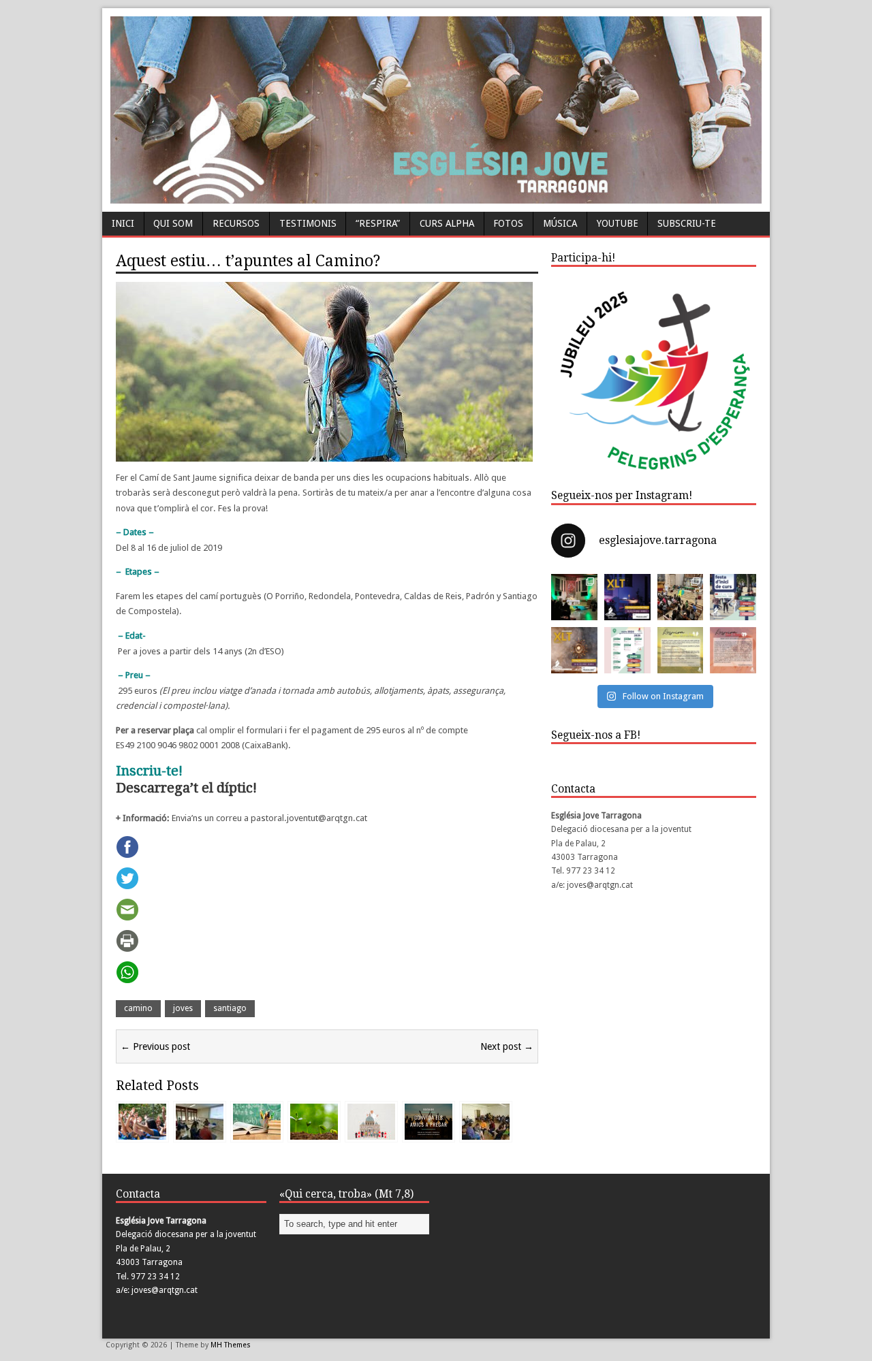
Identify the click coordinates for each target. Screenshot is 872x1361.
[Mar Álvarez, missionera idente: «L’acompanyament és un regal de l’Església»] (199, 1133)
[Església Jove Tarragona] (436, 197)
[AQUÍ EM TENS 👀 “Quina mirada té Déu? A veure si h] (680, 650)
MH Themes (231, 1345)
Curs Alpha (447, 223)
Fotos (508, 223)
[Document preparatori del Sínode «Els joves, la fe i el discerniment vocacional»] (371, 1133)
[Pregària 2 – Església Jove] (428, 1133)
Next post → (506, 1046)
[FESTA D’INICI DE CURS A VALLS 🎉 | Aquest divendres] (680, 597)
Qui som (173, 223)
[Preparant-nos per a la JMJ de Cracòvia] (486, 1133)
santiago (230, 1008)
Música (560, 223)
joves (183, 1008)
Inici (123, 223)
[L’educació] (257, 1133)
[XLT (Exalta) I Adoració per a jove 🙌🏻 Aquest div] (574, 597)
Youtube (617, 223)
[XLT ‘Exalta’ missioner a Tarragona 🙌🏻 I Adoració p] (574, 650)
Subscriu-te (686, 223)
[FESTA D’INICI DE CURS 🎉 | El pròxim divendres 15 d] (733, 597)
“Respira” (378, 223)
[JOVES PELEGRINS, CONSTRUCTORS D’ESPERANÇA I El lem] (627, 650)
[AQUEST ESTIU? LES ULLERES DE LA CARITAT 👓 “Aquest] (733, 650)
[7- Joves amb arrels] (314, 1133)
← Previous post (155, 1046)
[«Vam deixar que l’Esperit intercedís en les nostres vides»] (142, 1133)
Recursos (236, 223)
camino (138, 1008)
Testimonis (308, 223)
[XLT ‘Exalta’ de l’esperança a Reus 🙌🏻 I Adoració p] (627, 597)
